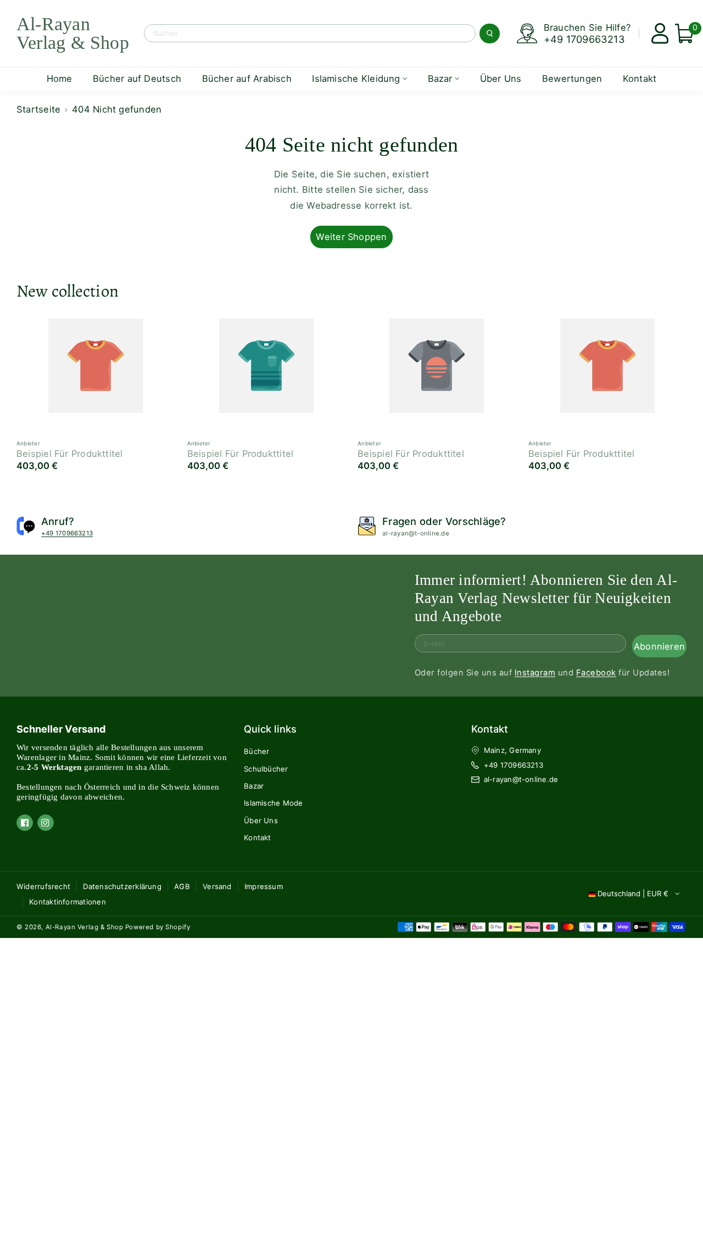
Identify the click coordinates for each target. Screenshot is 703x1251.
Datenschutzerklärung (122, 886)
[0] (680, 33)
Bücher (256, 751)
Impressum (263, 886)
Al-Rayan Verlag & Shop (85, 927)
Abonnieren (659, 645)
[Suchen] (489, 33)
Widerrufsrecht (43, 886)
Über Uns (261, 820)
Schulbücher (266, 768)
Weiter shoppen (351, 236)
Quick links (270, 729)
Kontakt (257, 837)
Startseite (38, 109)
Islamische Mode (273, 802)
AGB (182, 886)
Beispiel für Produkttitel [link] (69, 453)
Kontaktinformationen (67, 901)
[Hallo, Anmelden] (655, 33)
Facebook (596, 673)
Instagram (535, 673)
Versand (217, 886)
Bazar (254, 785)
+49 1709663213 (584, 39)
